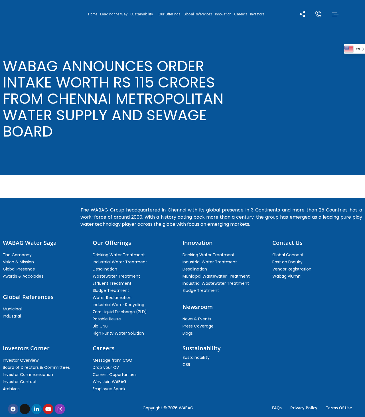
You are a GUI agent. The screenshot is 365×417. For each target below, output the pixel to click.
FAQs (277, 407)
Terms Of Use (339, 407)
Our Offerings (170, 14)
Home (92, 14)
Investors (257, 14)
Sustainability (141, 14)
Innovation (223, 14)
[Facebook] (13, 409)
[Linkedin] (36, 409)
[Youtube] (48, 409)
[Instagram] (60, 409)
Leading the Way (113, 14)
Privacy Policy (303, 407)
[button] (143, 14)
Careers (240, 14)
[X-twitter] (25, 409)
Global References (197, 14)
